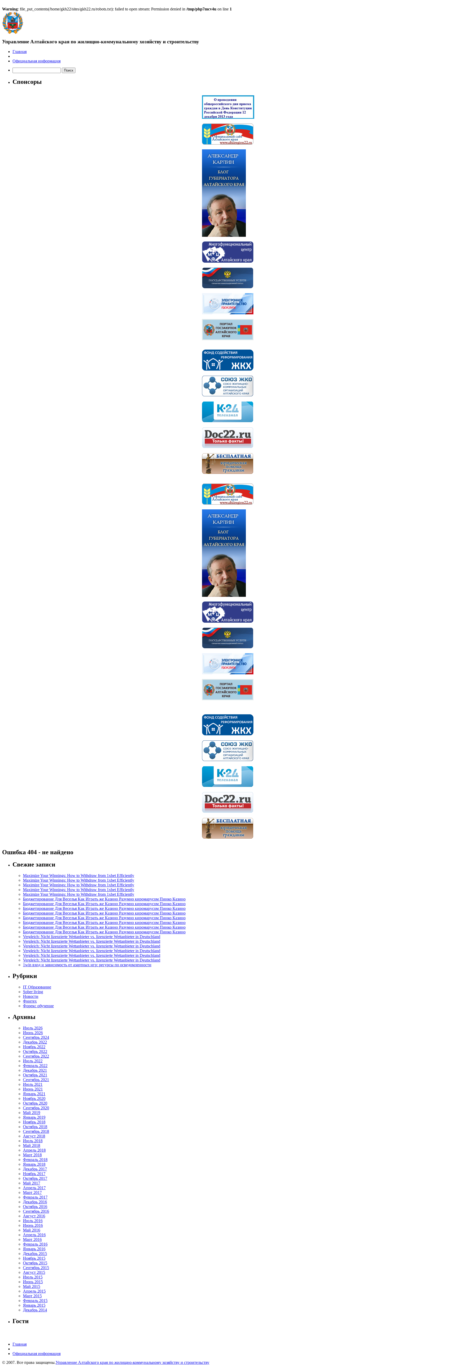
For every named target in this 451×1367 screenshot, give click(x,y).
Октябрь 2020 (35, 1103)
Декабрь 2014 (35, 1310)
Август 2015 (34, 1272)
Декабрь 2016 (35, 1202)
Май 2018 (31, 1145)
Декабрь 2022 (35, 1042)
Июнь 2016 (33, 1225)
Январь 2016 (34, 1249)
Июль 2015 (33, 1277)
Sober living (33, 991)
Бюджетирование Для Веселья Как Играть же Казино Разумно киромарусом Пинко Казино (104, 899)
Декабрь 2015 (35, 1253)
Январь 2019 (34, 1117)
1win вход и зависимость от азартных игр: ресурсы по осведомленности (87, 965)
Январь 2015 (34, 1305)
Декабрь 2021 (35, 1070)
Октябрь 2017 (35, 1178)
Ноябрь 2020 (34, 1098)
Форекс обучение (38, 1006)
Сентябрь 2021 (36, 1079)
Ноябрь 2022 (34, 1047)
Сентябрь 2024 (36, 1037)
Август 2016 (34, 1216)
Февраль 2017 (35, 1197)
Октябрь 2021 (35, 1075)
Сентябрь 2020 (36, 1108)
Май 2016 (31, 1230)
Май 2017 (31, 1183)
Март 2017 (32, 1192)
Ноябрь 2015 (34, 1258)
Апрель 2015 (34, 1291)
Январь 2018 (34, 1164)
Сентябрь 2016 (36, 1211)
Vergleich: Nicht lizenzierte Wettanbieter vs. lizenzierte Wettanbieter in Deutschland (91, 936)
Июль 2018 (33, 1141)
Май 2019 (31, 1112)
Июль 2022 (33, 1061)
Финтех (30, 1001)
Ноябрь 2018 (34, 1122)
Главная (20, 51)
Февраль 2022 (35, 1065)
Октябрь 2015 (35, 1263)
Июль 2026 (33, 1028)
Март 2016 (32, 1239)
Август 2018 (34, 1136)
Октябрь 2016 (35, 1206)
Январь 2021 (34, 1094)
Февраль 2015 (35, 1300)
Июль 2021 (33, 1084)
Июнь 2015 (33, 1282)
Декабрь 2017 (35, 1169)
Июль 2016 (33, 1220)
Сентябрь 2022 (36, 1056)
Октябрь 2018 (35, 1126)
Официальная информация (37, 61)
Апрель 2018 (34, 1150)
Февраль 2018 (35, 1159)
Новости (30, 996)
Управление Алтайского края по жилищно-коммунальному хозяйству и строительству (132, 1362)
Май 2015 (31, 1286)
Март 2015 (32, 1296)
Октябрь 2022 (35, 1051)
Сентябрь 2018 (36, 1131)
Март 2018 (32, 1155)
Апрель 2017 (34, 1188)
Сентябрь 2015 (36, 1267)
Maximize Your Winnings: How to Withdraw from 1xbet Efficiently (78, 875)
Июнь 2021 (33, 1089)
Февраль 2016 (35, 1244)
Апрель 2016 (34, 1235)
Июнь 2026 (33, 1032)
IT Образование (37, 987)
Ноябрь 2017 (34, 1173)
